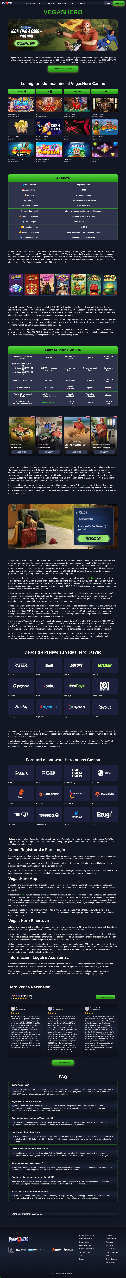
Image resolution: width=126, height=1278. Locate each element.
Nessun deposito (49, 402)
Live (47, 91)
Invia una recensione (105, 997)
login (22, 863)
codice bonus (91, 578)
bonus (84, 900)
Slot (102, 91)
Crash (75, 91)
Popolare (20, 91)
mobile (23, 895)
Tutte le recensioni (63, 1062)
